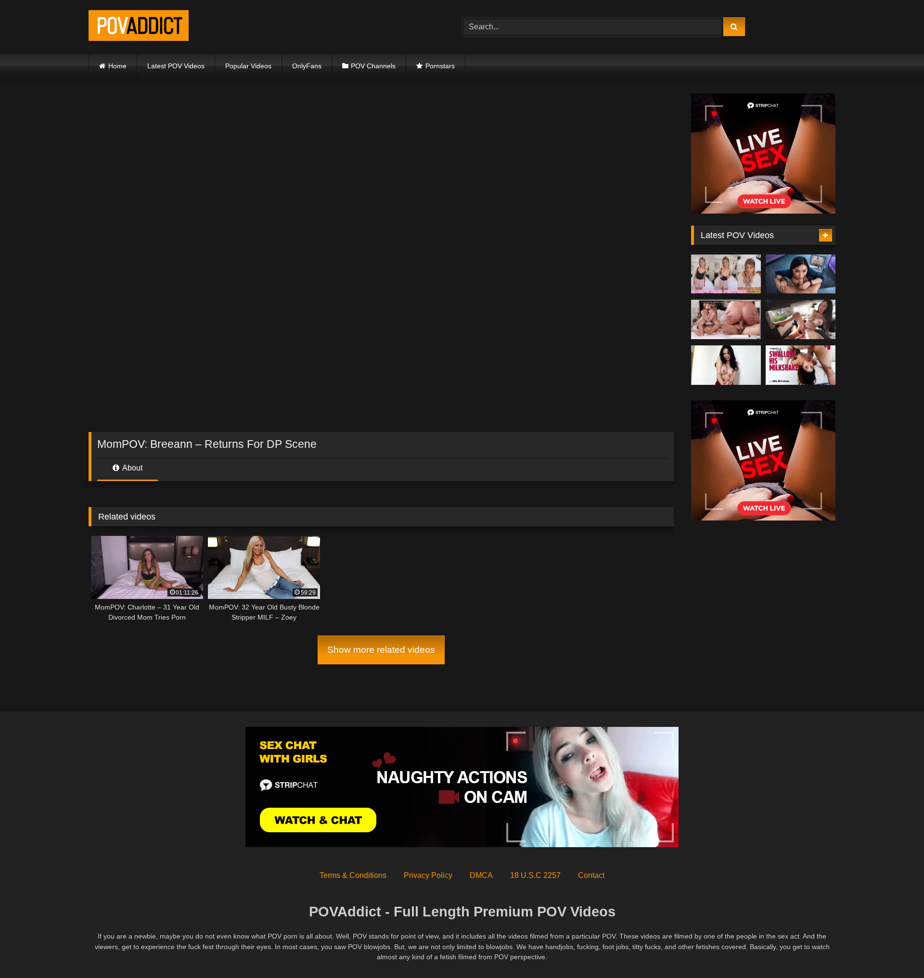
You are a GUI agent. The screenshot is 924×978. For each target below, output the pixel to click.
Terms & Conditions (353, 875)
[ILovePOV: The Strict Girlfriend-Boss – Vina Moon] (726, 365)
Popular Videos (248, 66)
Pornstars (440, 66)
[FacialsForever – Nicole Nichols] (726, 274)
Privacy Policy (428, 875)
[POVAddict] (139, 27)
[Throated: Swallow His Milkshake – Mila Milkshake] (800, 365)
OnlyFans (306, 66)
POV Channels (373, 66)
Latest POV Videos (176, 66)
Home (117, 66)
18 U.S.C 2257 (535, 875)
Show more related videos (381, 650)
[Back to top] (894, 949)
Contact (591, 875)
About (131, 468)
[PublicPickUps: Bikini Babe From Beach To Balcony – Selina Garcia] (800, 319)
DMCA (481, 875)
